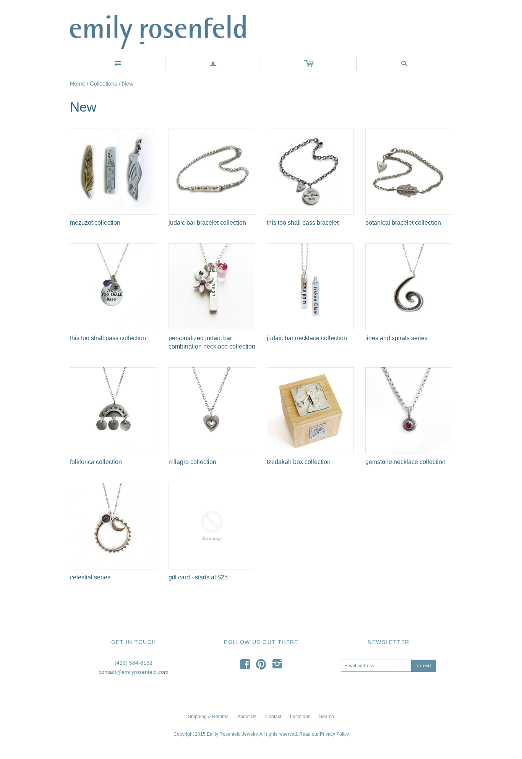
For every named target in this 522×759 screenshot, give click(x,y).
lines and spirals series (396, 338)
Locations (300, 716)
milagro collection (192, 462)
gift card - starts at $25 (198, 577)
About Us (246, 716)
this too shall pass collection (108, 338)
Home (77, 83)
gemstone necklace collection (405, 462)
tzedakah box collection (299, 462)
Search (326, 716)
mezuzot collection (95, 222)
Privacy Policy (334, 734)
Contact (273, 716)
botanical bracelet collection (403, 222)
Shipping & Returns (208, 716)
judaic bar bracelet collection (207, 222)
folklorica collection (96, 462)
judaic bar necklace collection (307, 338)
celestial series (90, 577)
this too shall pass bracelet (303, 222)
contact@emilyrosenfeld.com (134, 672)
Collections (103, 83)
